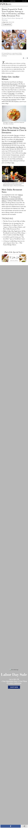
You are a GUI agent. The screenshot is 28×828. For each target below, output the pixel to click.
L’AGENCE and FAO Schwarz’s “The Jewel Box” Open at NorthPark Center (14, 238)
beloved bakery (22, 86)
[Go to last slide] (23, 58)
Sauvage (16, 135)
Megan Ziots (5, 22)
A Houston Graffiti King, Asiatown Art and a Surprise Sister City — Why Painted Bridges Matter (14, 243)
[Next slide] (27, 58)
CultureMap (11, 93)
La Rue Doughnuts (10, 147)
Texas (23, 1)
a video (24, 153)
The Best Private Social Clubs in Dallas (14, 221)
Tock (13, 162)
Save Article (7, 24)
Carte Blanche (19, 147)
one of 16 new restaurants (9, 99)
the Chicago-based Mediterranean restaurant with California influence (12, 198)
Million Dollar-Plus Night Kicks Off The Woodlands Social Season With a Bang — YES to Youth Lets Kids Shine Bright (14, 233)
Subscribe (13, 1)
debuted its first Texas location (9, 84)
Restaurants (5, 7)
